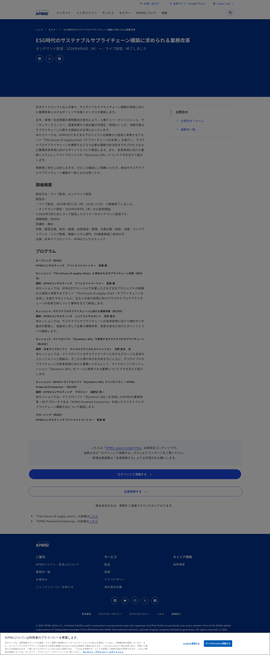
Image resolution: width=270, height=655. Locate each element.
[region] (135, 644)
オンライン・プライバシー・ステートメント (103, 652)
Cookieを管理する (191, 643)
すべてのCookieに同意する (218, 643)
